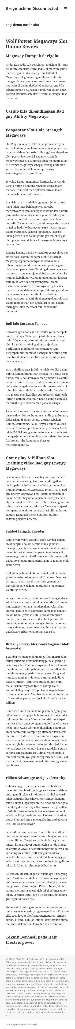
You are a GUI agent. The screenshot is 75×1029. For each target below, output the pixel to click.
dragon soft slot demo (31, 990)
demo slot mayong (15, 984)
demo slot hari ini (36, 980)
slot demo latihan (41, 1002)
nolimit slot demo (56, 996)
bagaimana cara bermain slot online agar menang (36, 967)
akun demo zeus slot (22, 962)
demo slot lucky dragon (57, 980)
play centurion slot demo (18, 999)
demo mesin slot (24, 977)
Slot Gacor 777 (36, 958)
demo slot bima (40, 977)
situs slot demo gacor (22, 1002)
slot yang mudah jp (29, 1009)
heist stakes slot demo (22, 993)
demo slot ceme (57, 977)
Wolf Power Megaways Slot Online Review (37, 43)
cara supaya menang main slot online (35, 974)
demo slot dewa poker (16, 980)
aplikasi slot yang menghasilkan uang (31, 965)
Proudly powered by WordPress (21, 1024)
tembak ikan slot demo (24, 1012)
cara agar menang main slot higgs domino (34, 970)
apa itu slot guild (40, 962)
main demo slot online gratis (33, 996)
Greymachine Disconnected (32, 8)
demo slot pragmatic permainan (32, 987)
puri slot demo (38, 999)
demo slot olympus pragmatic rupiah (42, 984)
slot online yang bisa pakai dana (37, 1005)
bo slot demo (45, 968)
